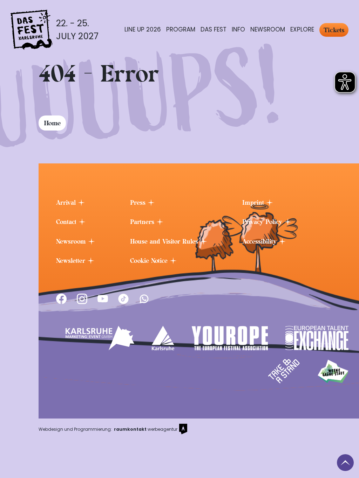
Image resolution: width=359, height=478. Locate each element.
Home (52, 123)
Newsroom (267, 29)
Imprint (254, 202)
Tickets (334, 30)
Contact (67, 221)
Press (139, 202)
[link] (61, 299)
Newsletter (71, 260)
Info (238, 29)
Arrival (67, 202)
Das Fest (213, 29)
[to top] (345, 462)
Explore (302, 29)
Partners (143, 221)
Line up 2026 (142, 29)
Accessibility (260, 241)
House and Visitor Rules (165, 241)
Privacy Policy (263, 221)
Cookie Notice (150, 260)
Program (180, 29)
